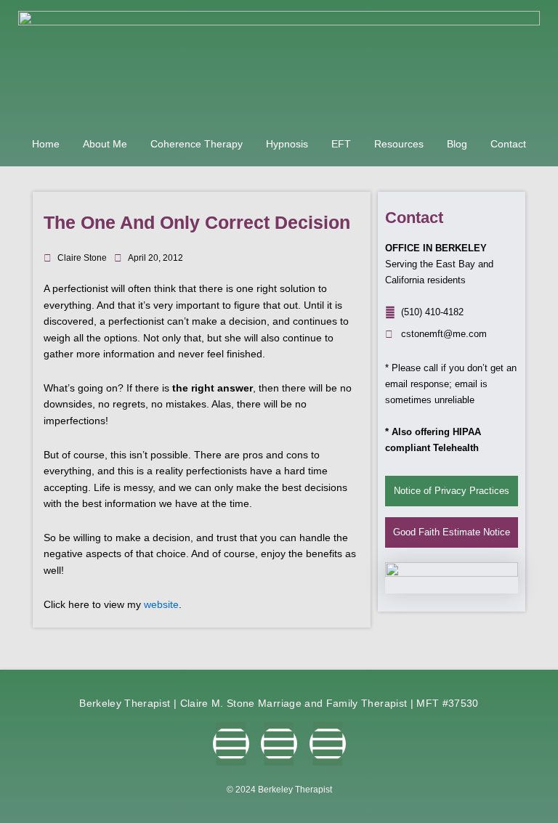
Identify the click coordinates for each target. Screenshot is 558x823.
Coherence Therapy (196, 144)
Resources (399, 144)
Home (46, 144)
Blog (457, 144)
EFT (341, 144)
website (161, 604)
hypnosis (287, 144)
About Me (105, 144)
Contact (508, 144)
